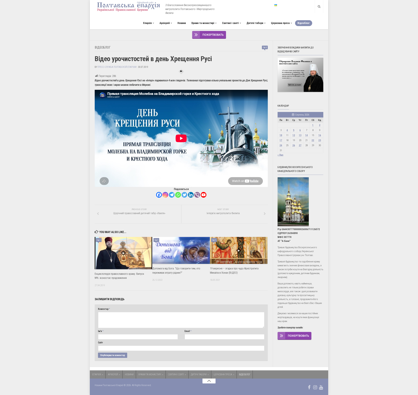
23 (319, 140)
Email (188, 331)
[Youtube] (203, 195)
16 (319, 135)
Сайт (100, 342)
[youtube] (321, 387)
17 (281, 140)
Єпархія (147, 23)
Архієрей (165, 23)
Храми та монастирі (202, 23)
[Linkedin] (191, 195)
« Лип (280, 155)
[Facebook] (159, 195)
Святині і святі (230, 23)
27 (300, 145)
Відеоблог (303, 23)
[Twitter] (184, 195)
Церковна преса (280, 23)
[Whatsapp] (178, 195)
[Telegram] (172, 195)
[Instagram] (165, 195)
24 (281, 145)
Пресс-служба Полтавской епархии (117, 67)
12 (293, 135)
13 (300, 135)
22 (313, 140)
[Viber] (197, 195)
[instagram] (315, 387)
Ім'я (100, 331)
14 (306, 135)
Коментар (104, 309)
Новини (181, 23)
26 (293, 145)
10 (281, 135)
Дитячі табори (255, 23)
